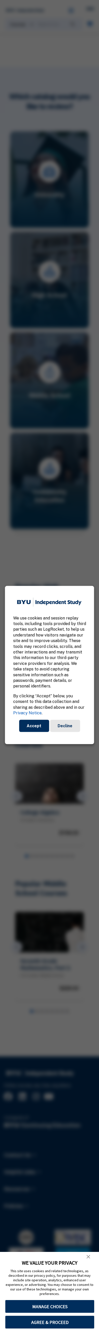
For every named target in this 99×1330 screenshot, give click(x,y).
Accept (34, 725)
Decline (65, 725)
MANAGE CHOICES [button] (50, 1306)
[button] (88, 1256)
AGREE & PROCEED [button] (50, 1322)
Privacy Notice (27, 713)
